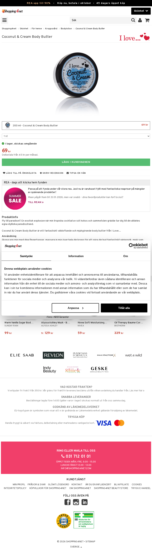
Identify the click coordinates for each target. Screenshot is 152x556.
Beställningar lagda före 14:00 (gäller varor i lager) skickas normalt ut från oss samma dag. (76, 398)
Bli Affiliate (121, 484)
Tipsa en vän (77, 173)
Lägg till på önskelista (21, 173)
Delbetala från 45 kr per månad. (20, 155)
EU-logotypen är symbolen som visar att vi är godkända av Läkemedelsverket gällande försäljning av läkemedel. (76, 408)
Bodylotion (66, 28)
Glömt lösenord (58, 484)
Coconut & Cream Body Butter (90, 28)
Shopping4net (9, 28)
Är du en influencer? (98, 484)
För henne (37, 28)
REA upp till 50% (38, 3)
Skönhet (24, 28)
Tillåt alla (124, 307)
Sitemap (90, 541)
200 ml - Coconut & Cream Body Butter (80, 125)
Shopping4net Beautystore (111, 488)
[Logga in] (140, 20)
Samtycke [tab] (26, 256)
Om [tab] (125, 256)
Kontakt (77, 484)
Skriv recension (52, 173)
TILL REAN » (36, 202)
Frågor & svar (37, 484)
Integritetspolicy (15, 488)
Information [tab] (76, 256)
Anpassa (73, 307)
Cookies (137, 484)
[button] (147, 20)
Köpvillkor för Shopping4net (47, 488)
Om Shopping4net (80, 488)
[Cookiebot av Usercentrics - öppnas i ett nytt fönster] (131, 246)
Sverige (75, 546)
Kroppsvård (51, 28)
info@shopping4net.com (76, 468)
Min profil (19, 484)
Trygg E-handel (141, 488)
